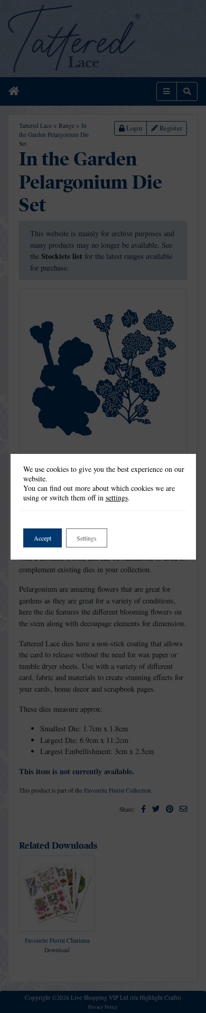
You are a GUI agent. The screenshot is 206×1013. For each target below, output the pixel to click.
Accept (42, 538)
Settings (87, 538)
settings (117, 498)
